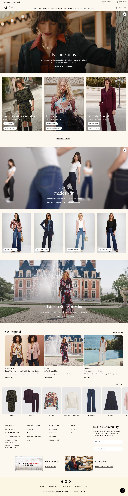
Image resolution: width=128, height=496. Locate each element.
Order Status (53, 433)
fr (84, 491)
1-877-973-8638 (13, 433)
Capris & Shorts (94, 128)
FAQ (28, 440)
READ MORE (9, 377)
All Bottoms (91, 415)
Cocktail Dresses (10, 128)
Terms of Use (66, 486)
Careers (74, 433)
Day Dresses (8, 123)
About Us (74, 429)
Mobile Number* (101, 449)
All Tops (51, 415)
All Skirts (111, 415)
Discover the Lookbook (72, 202)
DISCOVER (87, 377)
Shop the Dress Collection (64, 316)
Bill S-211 (88, 486)
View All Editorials (117, 332)
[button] (117, 384)
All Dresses (11, 415)
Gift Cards (52, 440)
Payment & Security (34, 436)
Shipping (30, 429)
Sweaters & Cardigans (53, 128)
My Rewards (53, 429)
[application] (122, 490)
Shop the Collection (54, 202)
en (81, 491)
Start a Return (54, 436)
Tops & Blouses (51, 123)
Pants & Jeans (93, 123)
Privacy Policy (53, 486)
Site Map (78, 486)
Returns (30, 433)
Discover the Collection (64, 66)
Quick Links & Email (14, 436)
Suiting (31, 415)
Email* (97, 441)
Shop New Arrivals (63, 138)
